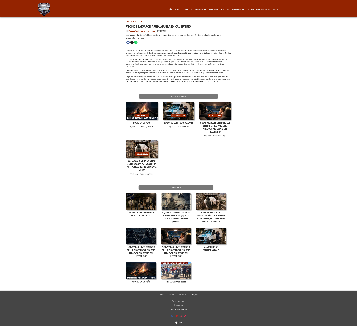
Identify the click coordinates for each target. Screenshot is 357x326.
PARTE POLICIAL (238, 9)
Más (274, 9)
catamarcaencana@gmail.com (178, 309)
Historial (171, 295)
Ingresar (195, 295)
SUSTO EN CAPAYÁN (141, 122)
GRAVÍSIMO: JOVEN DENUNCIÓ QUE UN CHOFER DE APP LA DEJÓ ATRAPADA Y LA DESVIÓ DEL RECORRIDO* (215, 127)
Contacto (161, 295)
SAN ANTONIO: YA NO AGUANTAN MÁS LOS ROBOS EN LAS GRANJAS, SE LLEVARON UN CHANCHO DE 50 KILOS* (142, 166)
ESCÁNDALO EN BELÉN (176, 281)
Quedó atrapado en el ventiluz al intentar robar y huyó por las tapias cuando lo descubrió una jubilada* (176, 217)
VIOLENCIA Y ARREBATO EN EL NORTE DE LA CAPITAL (142, 214)
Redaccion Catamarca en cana (142, 31)
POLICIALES (213, 9)
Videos (185, 9)
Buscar (177, 9)
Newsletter (182, 295)
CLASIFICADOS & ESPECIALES (259, 9)
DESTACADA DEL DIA (198, 9)
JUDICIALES (225, 9)
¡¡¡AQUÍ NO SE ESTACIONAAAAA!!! (178, 122)
